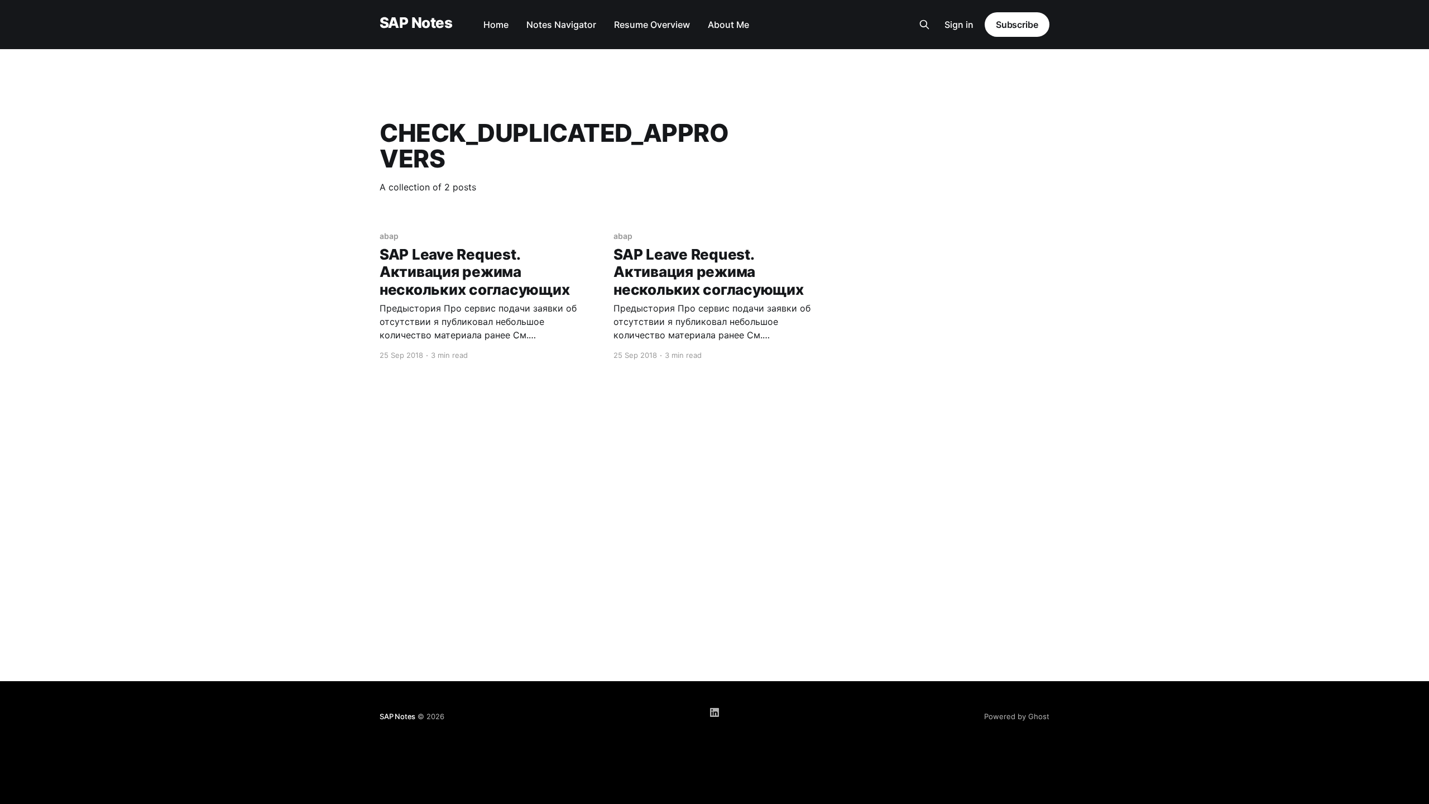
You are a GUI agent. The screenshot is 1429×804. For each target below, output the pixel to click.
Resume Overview (652, 24)
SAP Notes (416, 23)
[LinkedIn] (714, 712)
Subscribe (1017, 24)
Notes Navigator (561, 24)
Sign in (959, 24)
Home (496, 24)
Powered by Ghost (1016, 716)
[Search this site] (924, 25)
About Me (728, 24)
